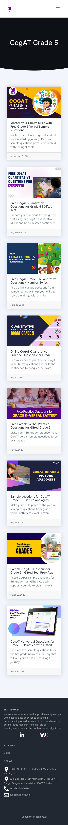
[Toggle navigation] (57, 9)
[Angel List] (44, 734)
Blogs (7, 752)
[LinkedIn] (22, 734)
